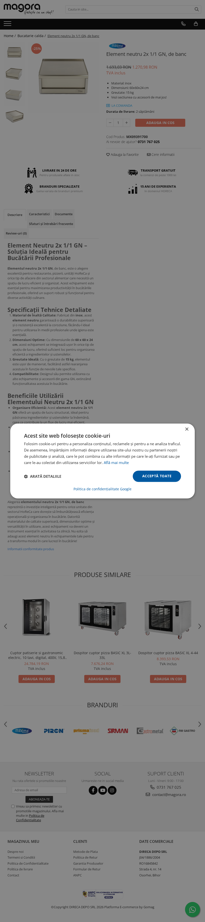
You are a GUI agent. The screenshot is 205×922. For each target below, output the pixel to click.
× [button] (186, 429)
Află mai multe (116, 462)
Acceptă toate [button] (157, 476)
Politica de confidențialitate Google (103, 489)
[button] (42, 476)
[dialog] (102, 461)
